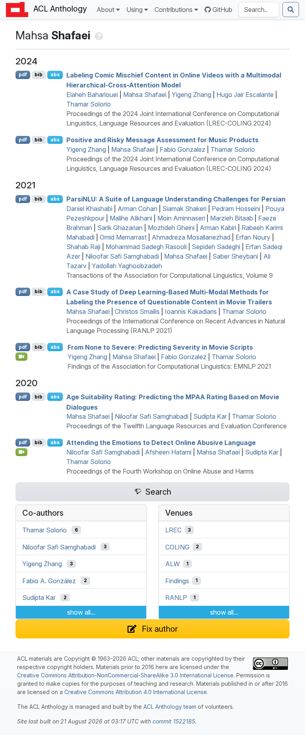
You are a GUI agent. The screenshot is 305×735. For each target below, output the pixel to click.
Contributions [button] (173, 10)
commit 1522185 (173, 721)
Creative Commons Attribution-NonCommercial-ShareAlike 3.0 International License (125, 675)
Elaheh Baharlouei (92, 95)
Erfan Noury (253, 237)
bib (38, 74)
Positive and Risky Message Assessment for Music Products (162, 140)
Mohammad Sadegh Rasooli (146, 247)
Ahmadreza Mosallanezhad (191, 237)
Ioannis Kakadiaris (191, 311)
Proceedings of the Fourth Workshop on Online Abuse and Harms (160, 471)
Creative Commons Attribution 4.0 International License (135, 692)
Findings (177, 580)
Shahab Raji (83, 247)
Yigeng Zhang (191, 95)
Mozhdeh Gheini (171, 228)
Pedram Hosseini (236, 209)
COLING (177, 547)
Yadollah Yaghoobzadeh (127, 266)
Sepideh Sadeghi (216, 247)
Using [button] (134, 10)
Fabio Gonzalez (182, 149)
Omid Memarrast (123, 237)
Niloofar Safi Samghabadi (122, 256)
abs (55, 74)
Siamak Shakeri (184, 209)
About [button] (105, 10)
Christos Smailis (137, 311)
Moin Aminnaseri (181, 218)
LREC (173, 530)
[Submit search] (290, 9)
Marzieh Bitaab (231, 218)
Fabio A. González (49, 580)
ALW (172, 564)
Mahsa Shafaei (144, 95)
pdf (23, 74)
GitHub (222, 10)
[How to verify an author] (98, 35)
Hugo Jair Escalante (245, 95)
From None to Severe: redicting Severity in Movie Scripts (160, 347)
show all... (81, 612)
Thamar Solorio (88, 104)
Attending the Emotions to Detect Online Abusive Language (161, 443)
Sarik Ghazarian (120, 228)
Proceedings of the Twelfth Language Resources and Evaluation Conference (176, 426)
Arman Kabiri (218, 228)
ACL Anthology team (169, 706)
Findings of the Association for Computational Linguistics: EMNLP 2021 (169, 366)
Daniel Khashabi (89, 209)
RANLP (176, 598)
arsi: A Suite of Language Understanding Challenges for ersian (176, 199)
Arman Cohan (137, 209)
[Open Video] (21, 356)
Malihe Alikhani (131, 218)
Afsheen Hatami (168, 452)
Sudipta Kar (210, 416)
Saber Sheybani (235, 256)
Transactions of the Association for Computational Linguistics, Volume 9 (169, 275)
